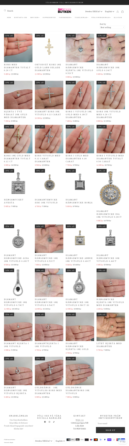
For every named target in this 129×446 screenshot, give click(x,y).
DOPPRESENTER (49, 17)
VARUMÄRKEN (65, 17)
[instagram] (49, 422)
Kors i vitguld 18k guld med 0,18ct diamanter (79, 114)
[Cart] (122, 11)
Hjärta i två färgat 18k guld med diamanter (15, 114)
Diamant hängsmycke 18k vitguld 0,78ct (15, 302)
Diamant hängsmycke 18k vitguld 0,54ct (46, 302)
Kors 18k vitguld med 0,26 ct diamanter (109, 114)
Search (10, 10)
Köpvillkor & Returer (18, 422)
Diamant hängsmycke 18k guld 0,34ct (108, 67)
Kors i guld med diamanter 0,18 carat (77, 158)
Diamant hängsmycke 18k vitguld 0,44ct (108, 258)
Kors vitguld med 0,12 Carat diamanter (47, 158)
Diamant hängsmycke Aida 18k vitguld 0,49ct (16, 258)
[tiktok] (54, 422)
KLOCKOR (118, 17)
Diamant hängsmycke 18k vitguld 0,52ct (46, 258)
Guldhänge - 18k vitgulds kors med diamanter (48, 390)
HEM (9, 17)
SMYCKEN (34, 17)
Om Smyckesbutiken (19, 419)
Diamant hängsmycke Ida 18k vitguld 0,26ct (109, 214)
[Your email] (110, 423)
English (108, 11)
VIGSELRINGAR (81, 17)
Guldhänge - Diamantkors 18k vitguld (78, 390)
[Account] (117, 11)
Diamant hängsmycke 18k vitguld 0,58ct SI (77, 302)
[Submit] (6, 10)
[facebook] (45, 422)
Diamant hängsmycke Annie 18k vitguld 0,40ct (79, 258)
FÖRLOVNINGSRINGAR (100, 17)
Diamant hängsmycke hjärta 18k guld (77, 346)
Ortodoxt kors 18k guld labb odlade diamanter (48, 67)
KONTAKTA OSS (20, 17)
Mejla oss (80, 419)
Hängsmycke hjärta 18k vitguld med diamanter (110, 302)
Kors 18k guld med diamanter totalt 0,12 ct (17, 158)
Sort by (103, 24)
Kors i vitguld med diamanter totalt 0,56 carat (110, 158)
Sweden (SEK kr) (93, 11)
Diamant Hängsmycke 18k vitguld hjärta (15, 390)
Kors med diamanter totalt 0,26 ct (17, 67)
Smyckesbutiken (11, 439)
